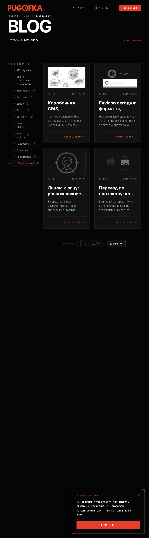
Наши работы (22, 135)
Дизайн (23, 103)
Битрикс (23, 97)
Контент (23, 116)
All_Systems (23, 70)
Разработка (24, 156)
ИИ (22, 110)
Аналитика (24, 90)
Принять (108, 525)
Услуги (78, 8)
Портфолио (103, 8)
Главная (13, 16)
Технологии (25, 163)
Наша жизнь (22, 125)
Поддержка (24, 143)
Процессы (23, 150)
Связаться (130, 8)
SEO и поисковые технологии (24, 80)
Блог (27, 16)
